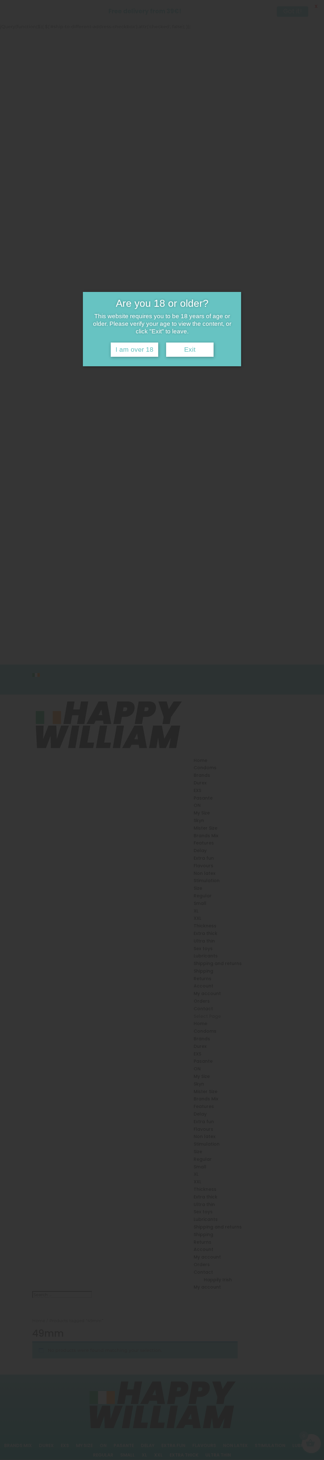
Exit (190, 349)
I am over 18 (134, 349)
